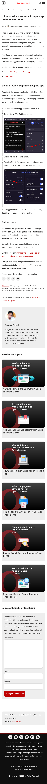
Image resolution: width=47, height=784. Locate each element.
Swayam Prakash (16, 26)
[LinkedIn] (8, 279)
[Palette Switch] (43, 3)
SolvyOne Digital (28, 769)
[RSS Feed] (38, 737)
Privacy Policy (16, 721)
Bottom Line (8, 76)
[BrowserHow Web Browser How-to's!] (23, 3)
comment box (24, 265)
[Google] (32, 737)
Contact (17, 766)
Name (7, 671)
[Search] (40, 3)
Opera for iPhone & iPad (29, 10)
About (12, 766)
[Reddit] (18, 279)
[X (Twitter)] (4, 279)
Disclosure (5, 286)
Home (4, 10)
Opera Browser (13, 10)
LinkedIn (20, 343)
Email (7, 682)
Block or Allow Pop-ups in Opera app (17, 72)
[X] (10, 737)
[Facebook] (13, 279)
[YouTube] (16, 737)
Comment (8, 638)
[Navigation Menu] (3, 2)
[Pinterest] (21, 737)
